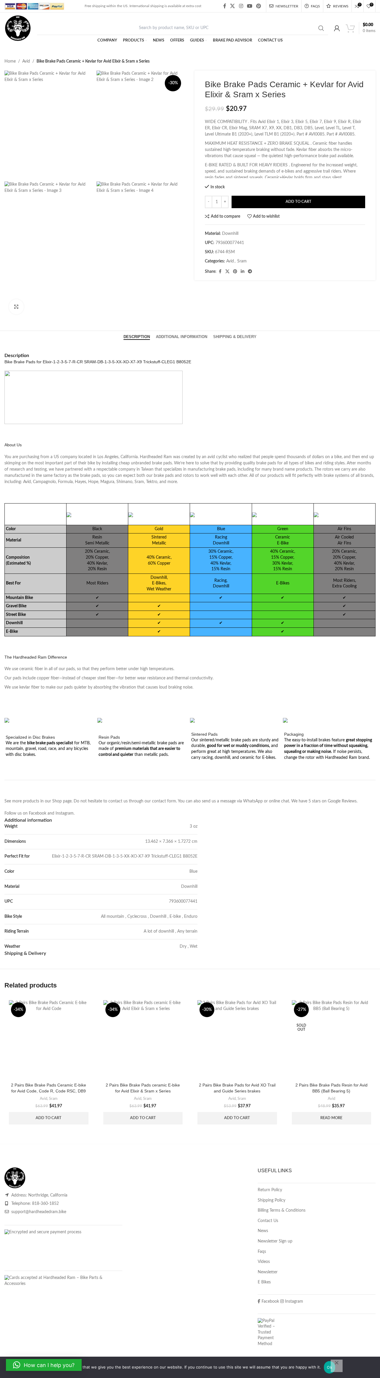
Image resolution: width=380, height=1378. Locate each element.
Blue (193, 871)
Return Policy (270, 1190)
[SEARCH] (321, 28)
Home (10, 61)
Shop (57, 801)
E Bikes (264, 1282)
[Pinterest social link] (258, 6)
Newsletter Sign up (275, 1241)
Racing (221, 537)
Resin (97, 537)
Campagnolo (44, 482)
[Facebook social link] (224, 6)
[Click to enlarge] (16, 306)
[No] (337, 1366)
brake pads (162, 463)
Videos (264, 1262)
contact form (164, 801)
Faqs (262, 1252)
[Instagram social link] (241, 6)
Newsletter (268, 1272)
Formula (65, 482)
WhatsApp (253, 801)
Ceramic (282, 537)
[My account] (337, 28)
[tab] (137, 337)
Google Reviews (342, 801)
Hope (93, 482)
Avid (26, 61)
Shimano (124, 482)
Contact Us (268, 1221)
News (263, 1231)
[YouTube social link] (249, 6)
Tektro (151, 482)
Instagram (65, 813)
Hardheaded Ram (156, 457)
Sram (242, 261)
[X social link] (232, 6)
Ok (329, 1367)
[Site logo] (17, 28)
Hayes (80, 482)
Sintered (159, 537)
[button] (48, 1118)
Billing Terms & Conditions (281, 1210)
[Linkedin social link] (242, 271)
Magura (107, 482)
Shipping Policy (271, 1200)
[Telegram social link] (250, 271)
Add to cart (298, 202)
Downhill (189, 887)
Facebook (37, 813)
